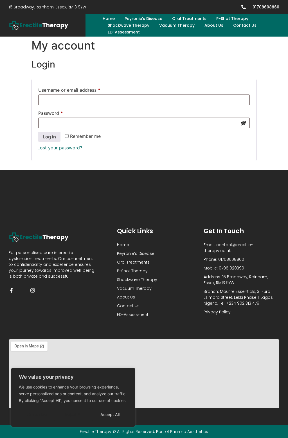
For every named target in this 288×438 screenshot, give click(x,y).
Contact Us (244, 25)
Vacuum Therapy (177, 25)
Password (60, 112)
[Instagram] (32, 290)
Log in (49, 137)
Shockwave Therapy (128, 25)
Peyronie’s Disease (143, 18)
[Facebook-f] (11, 290)
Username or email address (78, 89)
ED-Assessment (124, 32)
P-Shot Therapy (232, 18)
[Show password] (243, 123)
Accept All (110, 414)
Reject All (73, 414)
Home (109, 18)
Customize (37, 414)
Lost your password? (59, 148)
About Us (213, 25)
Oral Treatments (189, 18)
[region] (73, 397)
